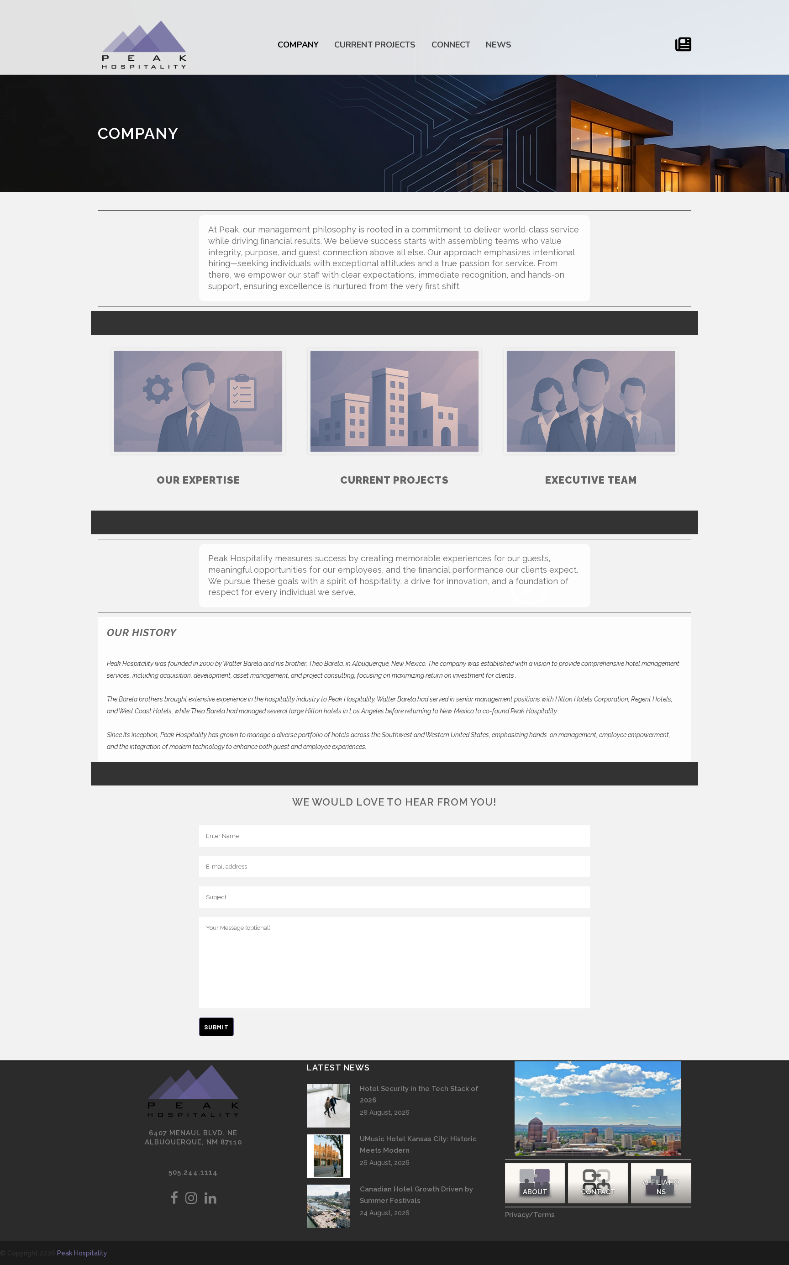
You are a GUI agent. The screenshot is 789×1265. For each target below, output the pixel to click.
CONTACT (598, 1192)
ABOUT (534, 1192)
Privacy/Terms (530, 1215)
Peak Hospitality (82, 1253)
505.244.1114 (193, 1172)
